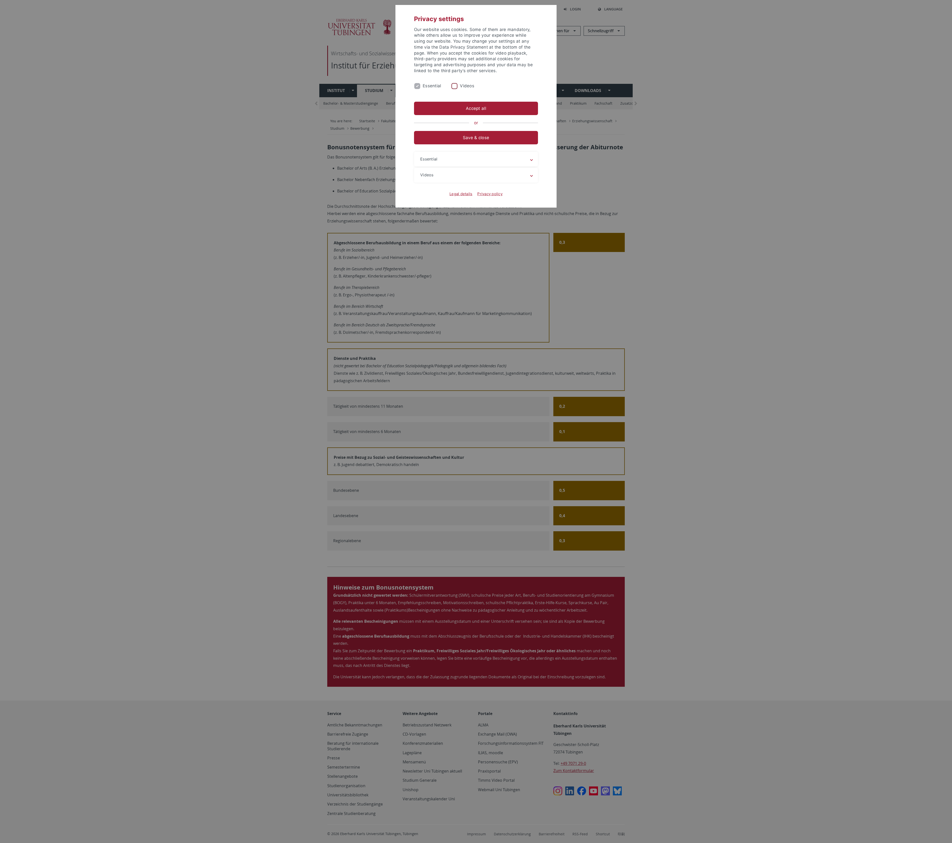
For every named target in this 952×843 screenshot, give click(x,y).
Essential (432, 85)
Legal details (460, 193)
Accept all (476, 108)
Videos (467, 85)
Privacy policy (490, 193)
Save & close (476, 137)
